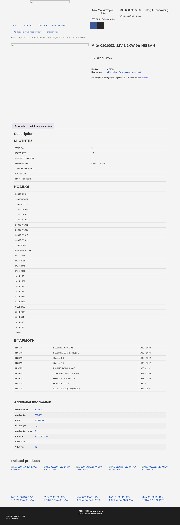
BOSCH (38, 410)
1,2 (36, 426)
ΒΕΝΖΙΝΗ (39, 420)
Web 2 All (21, 516)
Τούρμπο (43, 25)
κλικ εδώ (144, 78)
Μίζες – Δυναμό (59, 25)
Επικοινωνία (52, 32)
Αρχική (16, 25)
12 (36, 447)
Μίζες (49, 38)
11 (36, 442)
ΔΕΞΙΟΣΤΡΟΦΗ (42, 436)
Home (13, 38)
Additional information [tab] (41, 126)
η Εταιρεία (28, 25)
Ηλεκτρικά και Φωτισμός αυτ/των (27, 32)
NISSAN (38, 415)
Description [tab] (20, 126)
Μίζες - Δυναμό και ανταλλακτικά (31, 38)
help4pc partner (12, 519)
